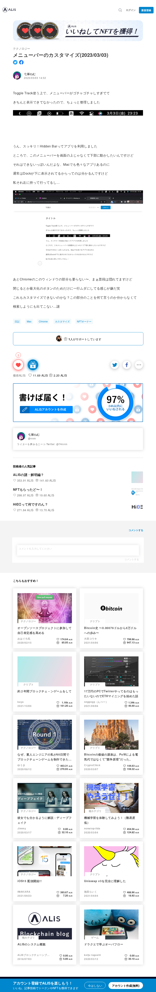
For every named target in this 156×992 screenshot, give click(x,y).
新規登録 (146, 10)
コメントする (131, 559)
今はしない (95, 985)
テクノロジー (21, 48)
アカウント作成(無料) (126, 985)
